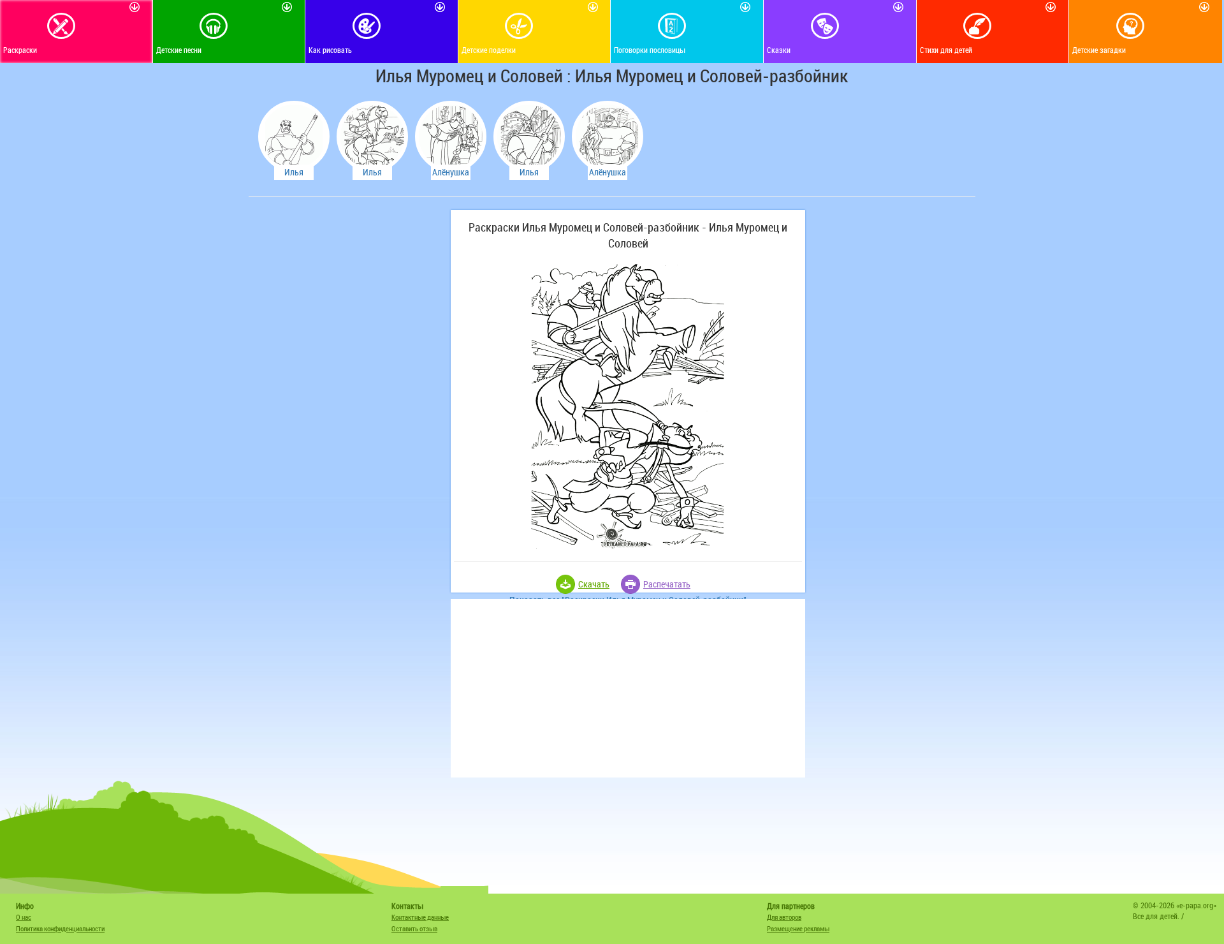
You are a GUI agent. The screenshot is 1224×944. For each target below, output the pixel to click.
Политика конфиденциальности (60, 928)
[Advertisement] (347, 401)
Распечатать (666, 584)
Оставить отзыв (414, 928)
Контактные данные (420, 917)
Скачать (593, 584)
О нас (23, 917)
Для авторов (784, 917)
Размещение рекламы (798, 928)
